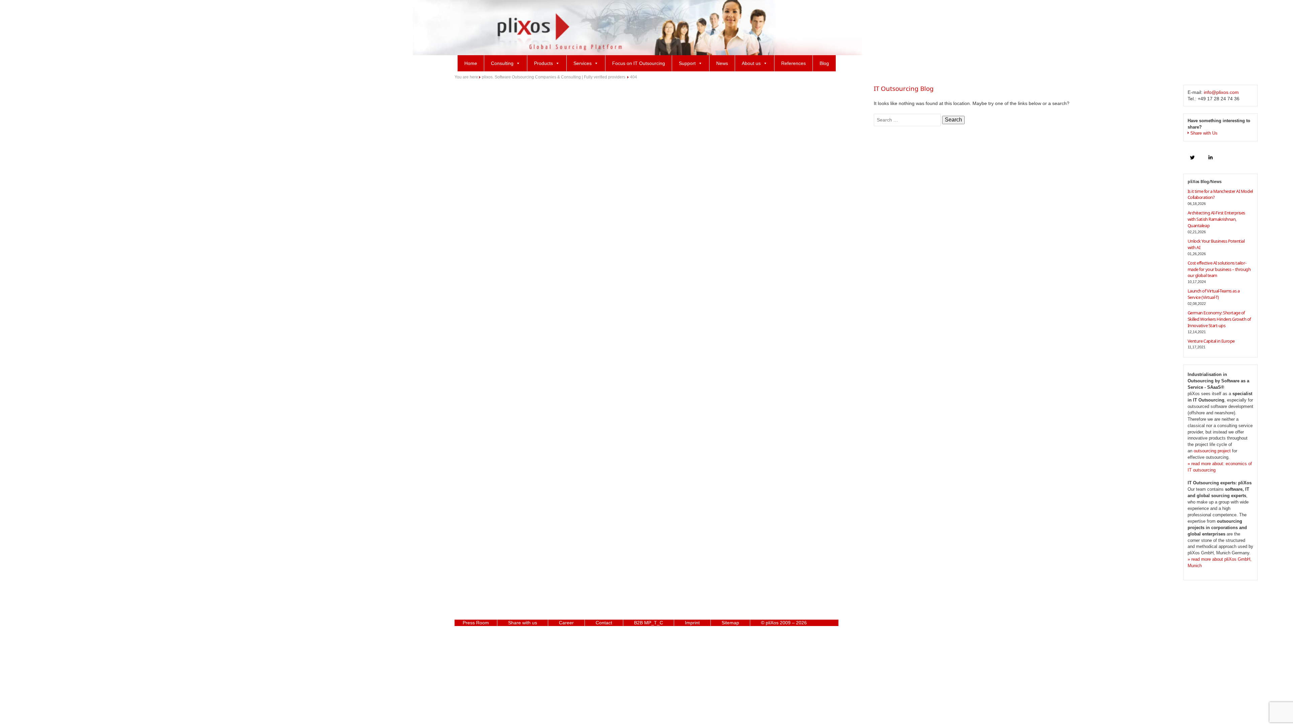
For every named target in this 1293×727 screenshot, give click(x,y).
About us (751, 63)
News (722, 63)
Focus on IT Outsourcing (638, 63)
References (793, 63)
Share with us (522, 622)
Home (470, 63)
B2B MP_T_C (648, 622)
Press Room (476, 622)
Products (543, 63)
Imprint (692, 622)
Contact (604, 622)
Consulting (502, 63)
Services (582, 63)
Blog (824, 63)
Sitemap (730, 622)
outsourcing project (1212, 450)
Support (687, 63)
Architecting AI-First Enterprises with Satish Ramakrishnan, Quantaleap (1216, 219)
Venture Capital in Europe (1211, 341)
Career (566, 622)
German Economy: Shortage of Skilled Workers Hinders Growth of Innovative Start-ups (1219, 319)
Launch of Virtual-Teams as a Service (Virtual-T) (1214, 294)
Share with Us (1204, 133)
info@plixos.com (1221, 92)
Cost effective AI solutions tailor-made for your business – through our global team (1219, 269)
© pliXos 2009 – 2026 (784, 622)
